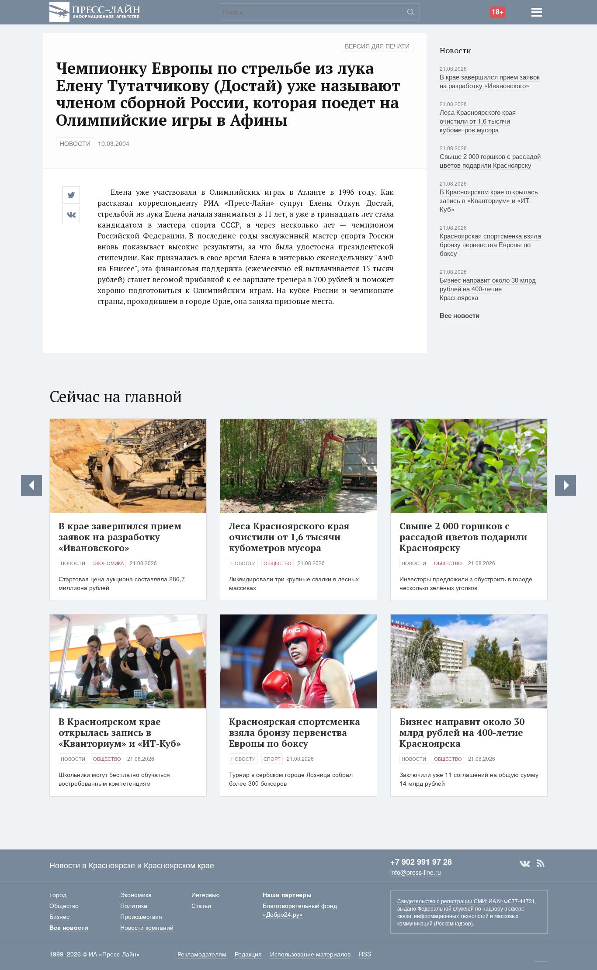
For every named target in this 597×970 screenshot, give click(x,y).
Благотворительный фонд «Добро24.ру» (300, 909)
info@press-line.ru (415, 872)
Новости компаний (147, 927)
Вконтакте (525, 863)
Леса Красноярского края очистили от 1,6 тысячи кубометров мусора (478, 120)
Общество (278, 562)
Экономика (108, 562)
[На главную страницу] (94, 11)
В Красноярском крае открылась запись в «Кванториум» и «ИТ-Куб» (489, 200)
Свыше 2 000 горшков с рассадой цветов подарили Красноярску (490, 160)
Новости (75, 143)
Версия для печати (377, 45)
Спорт (272, 758)
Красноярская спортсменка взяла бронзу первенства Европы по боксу (490, 244)
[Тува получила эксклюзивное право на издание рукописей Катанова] (565, 485)
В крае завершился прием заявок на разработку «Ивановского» (490, 81)
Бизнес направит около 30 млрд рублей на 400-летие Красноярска (488, 288)
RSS (541, 863)
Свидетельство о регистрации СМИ (441, 900)
